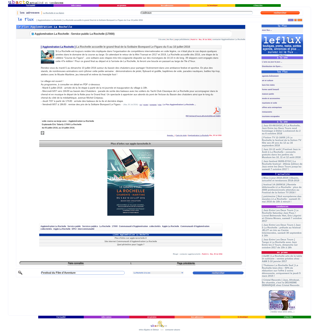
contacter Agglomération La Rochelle (229, 39)
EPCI (74, 229)
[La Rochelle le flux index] (291, 19)
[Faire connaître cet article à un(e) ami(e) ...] (75, 264)
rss (141, 105)
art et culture (267, 80)
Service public (74, 226)
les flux (170, 39)
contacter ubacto (172, 330)
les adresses (167, 5)
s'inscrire (258, 5)
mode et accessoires (271, 98)
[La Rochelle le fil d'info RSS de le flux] (299, 19)
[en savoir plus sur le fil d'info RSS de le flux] (295, 19)
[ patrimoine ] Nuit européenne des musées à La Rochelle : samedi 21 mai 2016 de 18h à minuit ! (281, 199)
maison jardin (268, 94)
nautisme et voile (269, 103)
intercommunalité (86, 229)
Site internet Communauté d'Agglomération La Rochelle (131, 241)
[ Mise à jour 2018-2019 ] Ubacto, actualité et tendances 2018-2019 (280, 179)
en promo (122, 5)
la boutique (212, 5)
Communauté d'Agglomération (133, 226)
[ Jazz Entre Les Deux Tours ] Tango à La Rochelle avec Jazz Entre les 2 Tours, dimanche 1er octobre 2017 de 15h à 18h (280, 243)
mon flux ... (267, 30)
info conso (76, 5)
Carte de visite (181, 135)
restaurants (267, 112)
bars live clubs (268, 85)
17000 (115, 226)
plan (159, 105)
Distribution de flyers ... (272, 66)
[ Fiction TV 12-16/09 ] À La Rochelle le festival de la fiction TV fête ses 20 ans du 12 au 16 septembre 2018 (281, 141)
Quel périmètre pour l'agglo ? (130, 244)
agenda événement (270, 76)
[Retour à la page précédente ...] (185, 264)
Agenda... (170, 135)
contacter (153, 105)
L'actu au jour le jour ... (272, 62)
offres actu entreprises (272, 107)
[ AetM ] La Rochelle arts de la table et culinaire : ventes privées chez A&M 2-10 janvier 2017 (282, 259)
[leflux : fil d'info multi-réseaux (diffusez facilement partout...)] (282, 54)
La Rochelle (104, 226)
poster (145, 105)
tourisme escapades (271, 116)
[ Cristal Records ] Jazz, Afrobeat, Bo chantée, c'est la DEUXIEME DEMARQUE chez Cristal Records (281, 282)
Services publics (90, 226)
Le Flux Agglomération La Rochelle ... (179, 105)
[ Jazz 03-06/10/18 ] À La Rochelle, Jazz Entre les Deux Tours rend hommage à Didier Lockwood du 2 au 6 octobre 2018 (281, 129)
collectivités (155, 226)
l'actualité (31, 5)
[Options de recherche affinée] (20, 274)
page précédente (182, 39)
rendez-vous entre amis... (282, 312)
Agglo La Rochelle (170, 226)
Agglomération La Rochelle (58, 47)
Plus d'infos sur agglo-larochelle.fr (131, 143)
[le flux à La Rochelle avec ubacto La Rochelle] (35, 3)
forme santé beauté (270, 89)
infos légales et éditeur (149, 330)
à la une (162, 39)
